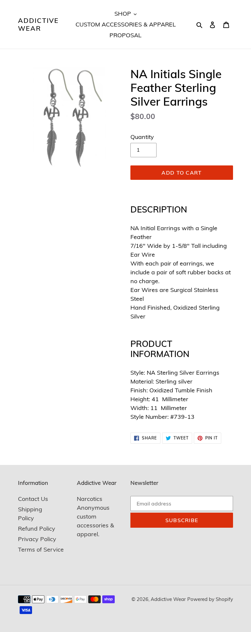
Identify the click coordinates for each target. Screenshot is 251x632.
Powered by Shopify (210, 599)
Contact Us (33, 499)
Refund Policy (36, 528)
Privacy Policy (37, 539)
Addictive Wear (38, 24)
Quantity (142, 137)
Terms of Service (41, 549)
